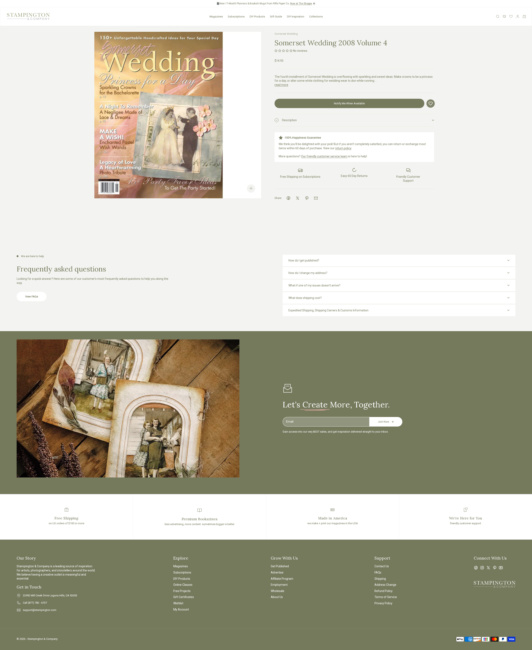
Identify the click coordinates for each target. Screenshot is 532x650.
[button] (283, 50)
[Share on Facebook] (288, 198)
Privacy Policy (383, 603)
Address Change (385, 584)
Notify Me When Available (349, 103)
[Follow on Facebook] (476, 568)
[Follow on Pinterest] (495, 568)
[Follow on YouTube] (501, 568)
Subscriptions (236, 16)
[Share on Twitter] (298, 198)
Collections (316, 16)
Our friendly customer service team (324, 156)
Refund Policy (383, 591)
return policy (343, 148)
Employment (279, 584)
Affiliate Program (282, 578)
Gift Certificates (183, 597)
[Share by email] (316, 198)
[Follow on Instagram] (482, 568)
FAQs (377, 572)
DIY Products (257, 16)
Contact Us (381, 566)
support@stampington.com (39, 610)
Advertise (277, 572)
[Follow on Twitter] (488, 567)
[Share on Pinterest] (307, 198)
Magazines (216, 16)
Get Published (280, 566)
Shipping (380, 578)
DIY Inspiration (295, 16)
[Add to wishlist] (430, 103)
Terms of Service (385, 597)
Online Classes (182, 584)
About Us (277, 597)
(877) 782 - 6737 (37, 602)
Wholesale (277, 591)
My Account (181, 609)
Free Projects (182, 591)
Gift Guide (276, 16)
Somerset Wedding (286, 33)
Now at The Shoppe (301, 3)
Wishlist (178, 603)
